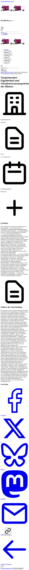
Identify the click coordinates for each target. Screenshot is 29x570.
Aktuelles (6, 49)
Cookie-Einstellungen (18, 568)
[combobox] (2, 566)
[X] (3, 34)
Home (2, 72)
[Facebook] (1, 34)
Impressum (3, 568)
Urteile (11, 72)
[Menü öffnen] (2, 28)
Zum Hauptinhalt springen (7, 1)
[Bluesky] (6, 34)
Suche (2, 32)
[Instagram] (5, 34)
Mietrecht (6, 72)
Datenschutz (9, 568)
